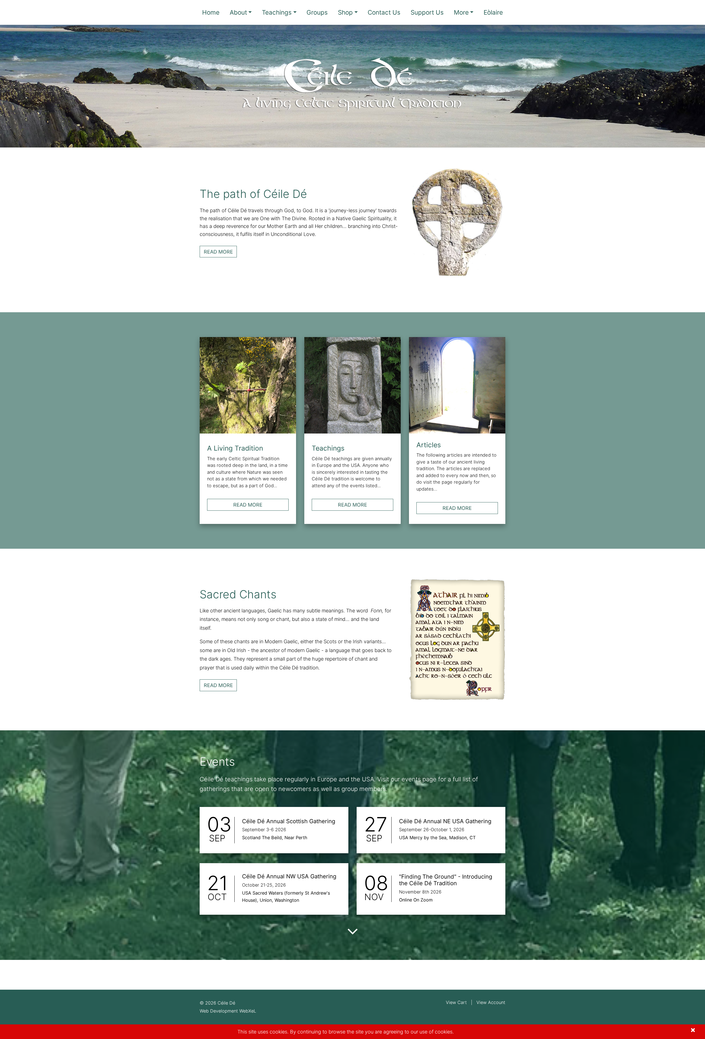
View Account (490, 1002)
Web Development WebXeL (228, 1011)
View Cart (456, 1002)
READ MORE (220, 252)
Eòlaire (493, 12)
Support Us (427, 12)
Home (210, 12)
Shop (345, 12)
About (238, 12)
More (461, 12)
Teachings (277, 12)
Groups (317, 12)
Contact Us (384, 12)
